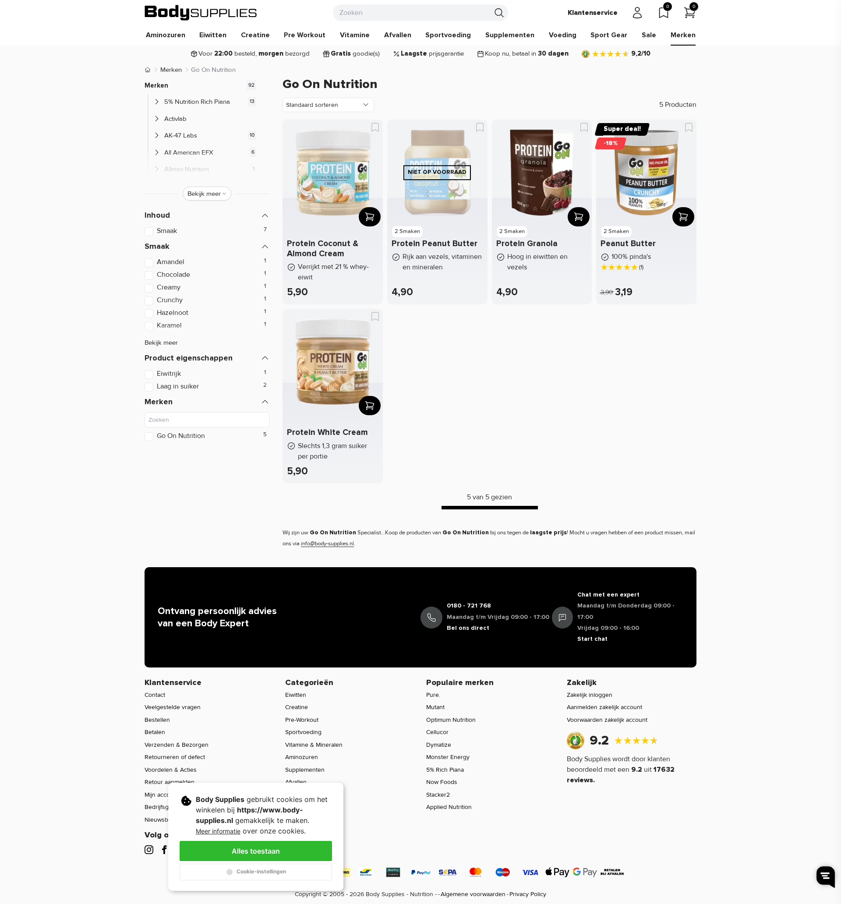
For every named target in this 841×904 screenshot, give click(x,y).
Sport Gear (608, 35)
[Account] (637, 12)
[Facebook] (164, 849)
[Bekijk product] (370, 216)
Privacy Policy (527, 894)
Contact (155, 695)
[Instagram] (149, 849)
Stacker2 (438, 794)
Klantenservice (593, 12)
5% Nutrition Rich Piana (197, 102)
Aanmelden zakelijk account (604, 707)
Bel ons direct (468, 628)
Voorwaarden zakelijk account (607, 720)
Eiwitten (212, 35)
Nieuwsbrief (161, 819)
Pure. (433, 695)
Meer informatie (218, 831)
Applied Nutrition (449, 807)
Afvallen (397, 35)
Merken (683, 35)
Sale (649, 35)
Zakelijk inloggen (589, 695)
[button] (207, 215)
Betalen (155, 732)
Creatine (255, 35)
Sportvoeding (448, 35)
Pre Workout (304, 35)
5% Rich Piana (445, 769)
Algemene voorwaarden (473, 894)
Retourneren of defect (175, 757)
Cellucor (437, 732)
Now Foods (441, 782)
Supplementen (509, 35)
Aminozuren (165, 35)
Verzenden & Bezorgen (176, 745)
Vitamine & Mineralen (314, 745)
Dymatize (438, 745)
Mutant (435, 707)
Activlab (175, 119)
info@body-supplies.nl (327, 543)
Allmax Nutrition (186, 169)
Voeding (562, 35)
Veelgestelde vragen (173, 707)
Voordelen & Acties (171, 769)
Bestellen (157, 720)
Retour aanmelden (169, 782)
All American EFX (188, 152)
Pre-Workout (301, 720)
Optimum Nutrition (451, 720)
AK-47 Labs (180, 135)
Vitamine (355, 35)
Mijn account (162, 794)
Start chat (592, 639)
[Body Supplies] (201, 13)
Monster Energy (448, 757)
